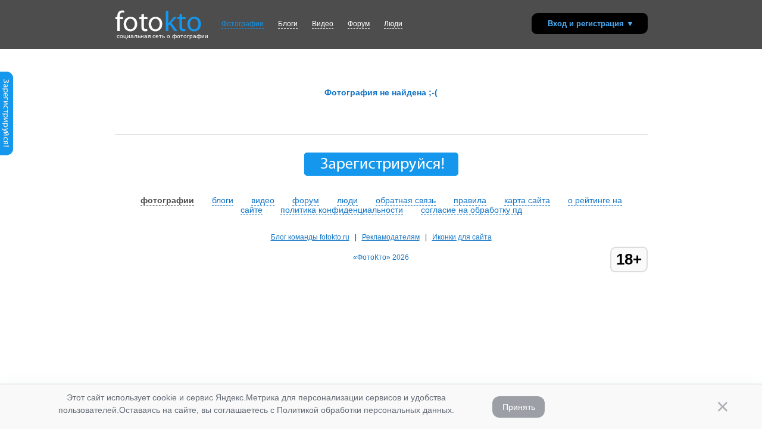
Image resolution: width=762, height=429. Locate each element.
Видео (322, 24)
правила (470, 200)
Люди (393, 24)
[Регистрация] (6, 153)
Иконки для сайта (462, 237)
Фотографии (242, 24)
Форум (359, 24)
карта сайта (527, 200)
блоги (222, 200)
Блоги (288, 24)
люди (347, 200)
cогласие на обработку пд (471, 209)
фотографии (167, 200)
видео (262, 200)
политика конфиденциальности (341, 209)
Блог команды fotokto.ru (310, 237)
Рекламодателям (391, 237)
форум (305, 200)
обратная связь (406, 200)
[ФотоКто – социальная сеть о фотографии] (158, 16)
